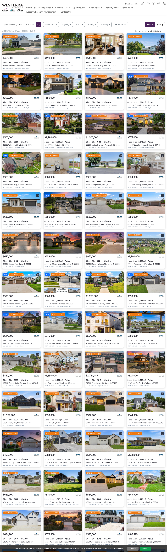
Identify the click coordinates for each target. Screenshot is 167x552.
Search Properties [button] (42, 7)
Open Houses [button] (79, 7)
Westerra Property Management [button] (41, 12)
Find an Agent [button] (94, 7)
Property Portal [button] (112, 7)
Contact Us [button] (66, 12)
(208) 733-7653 (131, 3)
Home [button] (29, 7)
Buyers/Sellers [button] (62, 7)
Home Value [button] (127, 7)
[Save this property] (38, 36)
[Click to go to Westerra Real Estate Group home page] (12, 7)
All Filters (122, 24)
